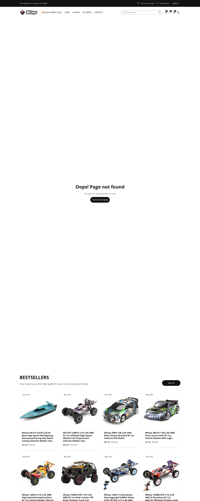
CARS (67, 12)
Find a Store (164, 3)
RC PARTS (87, 12)
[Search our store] (159, 12)
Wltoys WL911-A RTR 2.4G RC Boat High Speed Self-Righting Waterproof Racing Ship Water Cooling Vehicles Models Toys (37, 436)
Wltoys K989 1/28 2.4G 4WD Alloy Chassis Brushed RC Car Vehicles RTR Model (119, 435)
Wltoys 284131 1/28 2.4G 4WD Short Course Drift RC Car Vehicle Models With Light (160, 435)
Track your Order (147, 3)
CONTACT (98, 12)
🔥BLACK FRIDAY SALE (52, 12)
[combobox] (141, 12)
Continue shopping (100, 200)
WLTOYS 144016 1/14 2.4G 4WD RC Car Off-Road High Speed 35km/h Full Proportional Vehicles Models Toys (78, 436)
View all (171, 383)
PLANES (76, 12)
